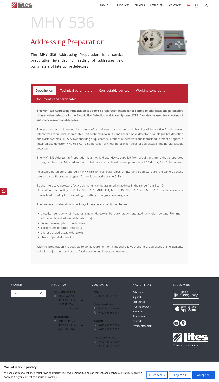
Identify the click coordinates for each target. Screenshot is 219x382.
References (157, 5)
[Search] (41, 293)
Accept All (203, 375)
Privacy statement (142, 325)
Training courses (141, 306)
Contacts (137, 321)
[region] (109, 372)
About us (137, 311)
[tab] (44, 90)
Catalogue (138, 292)
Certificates (138, 301)
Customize (156, 375)
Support (136, 297)
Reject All (180, 375)
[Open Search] (206, 5)
